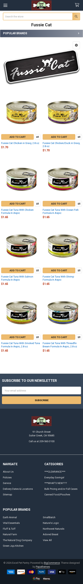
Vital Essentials (11, 522)
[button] (76, 45)
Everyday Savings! (54, 477)
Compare (37, 137)
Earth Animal (10, 517)
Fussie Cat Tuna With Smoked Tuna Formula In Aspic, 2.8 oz (20, 345)
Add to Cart (17, 136)
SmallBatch (49, 517)
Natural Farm (10, 534)
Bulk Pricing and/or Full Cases (60, 488)
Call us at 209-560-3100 (41, 441)
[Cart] (78, 5)
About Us (8, 471)
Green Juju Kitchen (13, 545)
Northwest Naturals (53, 528)
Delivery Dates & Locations (18, 488)
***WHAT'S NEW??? (55, 483)
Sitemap (7, 494)
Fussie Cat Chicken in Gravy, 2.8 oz (20, 143)
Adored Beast (50, 534)
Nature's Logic (51, 522)
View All (47, 540)
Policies (7, 477)
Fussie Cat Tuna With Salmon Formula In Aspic (17, 278)
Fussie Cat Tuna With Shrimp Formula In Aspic (58, 278)
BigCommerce (52, 562)
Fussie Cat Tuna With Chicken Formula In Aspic (17, 211)
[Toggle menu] (5, 5)
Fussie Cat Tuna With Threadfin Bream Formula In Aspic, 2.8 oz (60, 345)
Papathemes (43, 566)
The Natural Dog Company (17, 540)
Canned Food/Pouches (57, 494)
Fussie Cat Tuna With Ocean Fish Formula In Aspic (61, 211)
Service (7, 483)
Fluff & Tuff (9, 528)
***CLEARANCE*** (54, 471)
